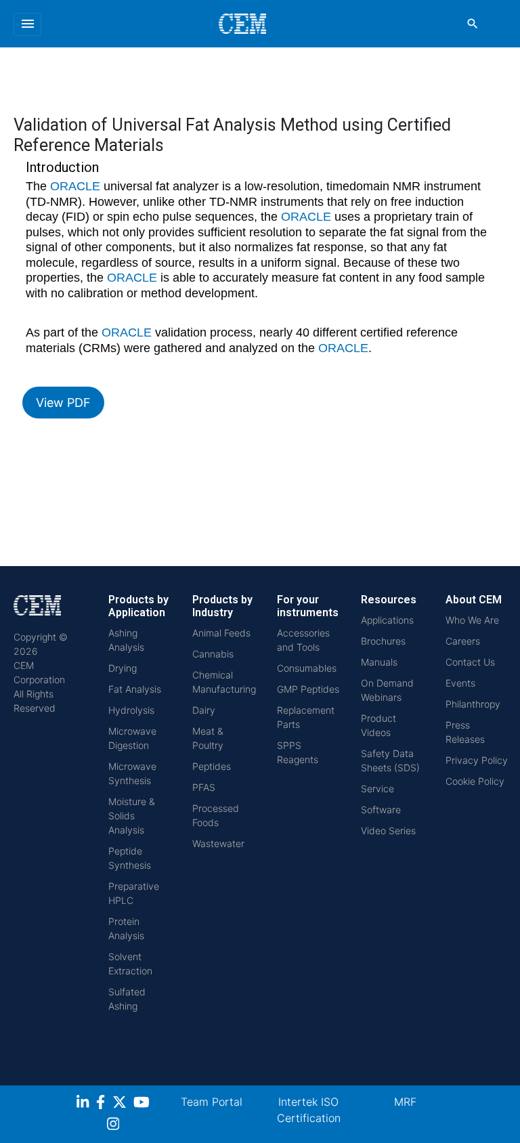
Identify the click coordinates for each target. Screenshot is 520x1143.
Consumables (307, 668)
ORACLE (75, 186)
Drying (122, 668)
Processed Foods (215, 815)
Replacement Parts (305, 717)
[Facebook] (104, 1104)
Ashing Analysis (126, 640)
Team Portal (211, 1101)
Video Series (388, 830)
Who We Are (472, 620)
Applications (387, 620)
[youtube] (143, 1104)
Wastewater (218, 843)
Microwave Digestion (132, 738)
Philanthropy (473, 704)
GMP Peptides (308, 689)
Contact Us (470, 662)
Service (377, 788)
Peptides (211, 766)
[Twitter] (121, 1104)
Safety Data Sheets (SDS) (390, 760)
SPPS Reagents (297, 752)
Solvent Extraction (130, 963)
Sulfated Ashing (127, 999)
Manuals (379, 662)
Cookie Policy (475, 781)
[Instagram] (115, 1125)
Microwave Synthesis (132, 773)
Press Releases (465, 732)
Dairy (203, 710)
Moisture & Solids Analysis (131, 816)
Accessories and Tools (303, 640)
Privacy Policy (477, 760)
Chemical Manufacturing (224, 682)
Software (381, 809)
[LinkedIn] (84, 1104)
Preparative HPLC (133, 893)
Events (460, 683)
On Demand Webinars (387, 690)
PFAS (203, 787)
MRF (405, 1101)
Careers (463, 641)
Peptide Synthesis (129, 858)
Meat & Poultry (207, 738)
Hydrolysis (131, 710)
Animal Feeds (221, 633)
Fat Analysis (134, 689)
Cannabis (213, 654)
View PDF (63, 402)
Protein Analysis (126, 928)
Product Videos (378, 725)
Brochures (383, 641)
